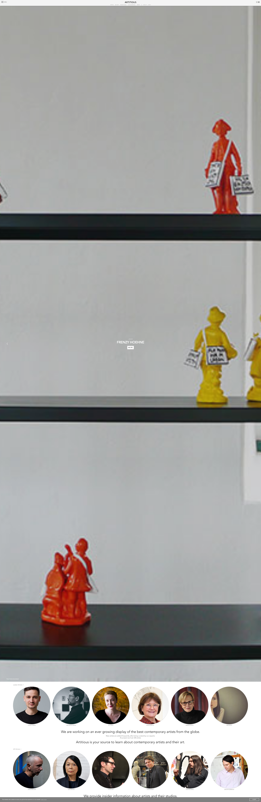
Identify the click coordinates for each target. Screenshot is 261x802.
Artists (112, 4)
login (149, 4)
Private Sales (123, 4)
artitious (130, 2)
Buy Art (117, 4)
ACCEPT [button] (254, 799)
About (138, 4)
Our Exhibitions (131, 4)
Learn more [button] (44, 799)
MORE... (130, 347)
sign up (145, 4)
